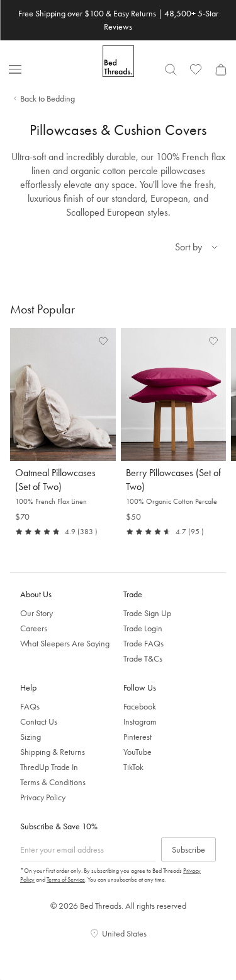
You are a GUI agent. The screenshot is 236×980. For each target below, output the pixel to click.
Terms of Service (66, 879)
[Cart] (221, 69)
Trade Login (142, 628)
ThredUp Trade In (49, 767)
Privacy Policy (42, 797)
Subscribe (188, 849)
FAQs (30, 706)
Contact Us (38, 721)
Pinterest (137, 736)
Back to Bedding (47, 98)
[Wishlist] (196, 69)
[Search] (170, 69)
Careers (33, 628)
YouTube (137, 751)
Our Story (36, 613)
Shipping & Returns (52, 751)
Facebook (139, 706)
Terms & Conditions (53, 782)
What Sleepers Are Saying (65, 643)
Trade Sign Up (147, 613)
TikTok (133, 767)
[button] (103, 340)
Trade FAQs (143, 643)
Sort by (188, 247)
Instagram (140, 721)
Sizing (30, 736)
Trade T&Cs (142, 658)
